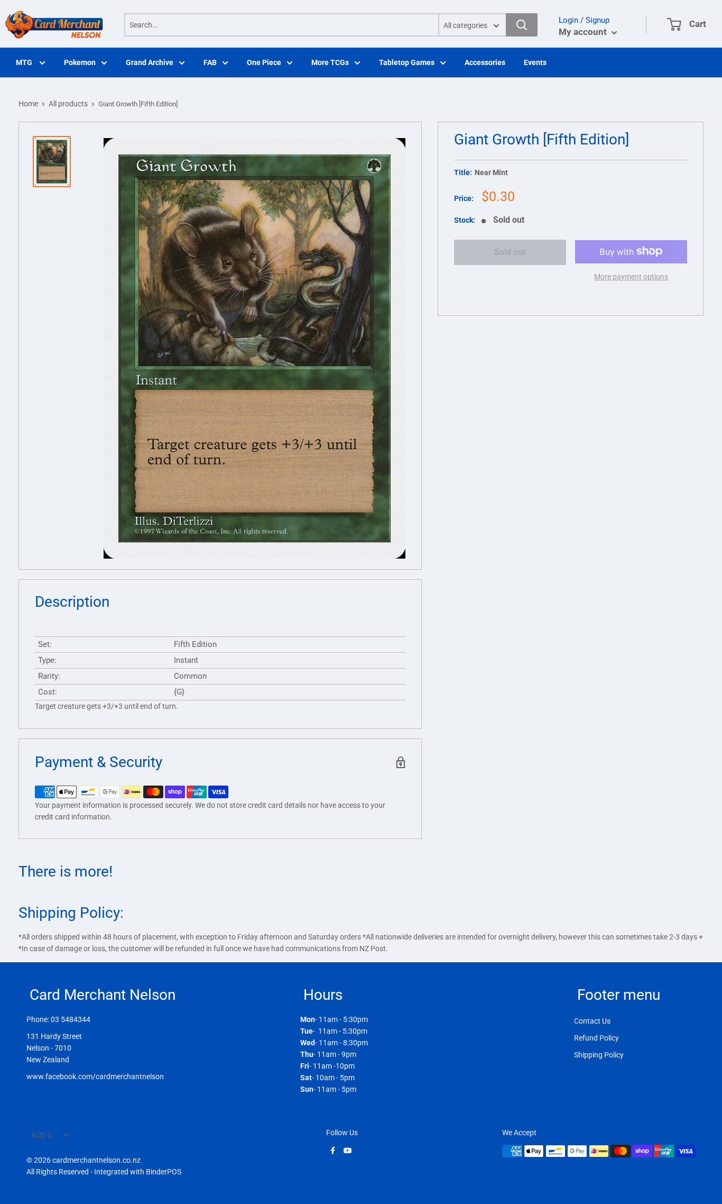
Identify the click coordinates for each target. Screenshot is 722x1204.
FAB (210, 62)
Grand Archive (149, 62)
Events (535, 62)
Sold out (509, 252)
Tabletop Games (406, 62)
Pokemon (80, 62)
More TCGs (330, 62)
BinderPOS (163, 1171)
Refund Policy (596, 1038)
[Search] (522, 25)
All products (68, 103)
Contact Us (592, 1021)
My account (584, 31)
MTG (25, 62)
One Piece (264, 62)
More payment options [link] (631, 276)
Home (28, 103)
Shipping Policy (599, 1055)
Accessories (485, 62)
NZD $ (42, 1135)
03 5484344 (70, 1019)
